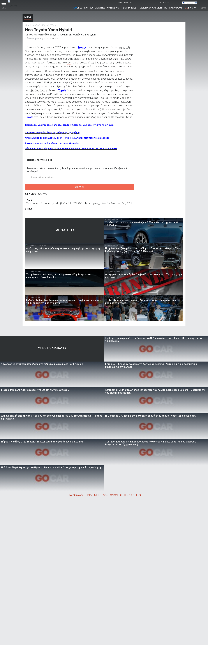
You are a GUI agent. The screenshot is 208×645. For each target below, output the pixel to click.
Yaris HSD (38, 203)
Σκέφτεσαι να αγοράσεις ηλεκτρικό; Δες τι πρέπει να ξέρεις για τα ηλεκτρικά (69, 125)
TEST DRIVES (128, 7)
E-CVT (73, 203)
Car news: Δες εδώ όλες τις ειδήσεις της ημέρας (52, 132)
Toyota (82, 47)
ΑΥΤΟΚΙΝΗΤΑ (97, 7)
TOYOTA (42, 194)
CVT (80, 203)
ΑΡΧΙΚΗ (28, 25)
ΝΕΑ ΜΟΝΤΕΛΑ (48, 25)
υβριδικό (64, 203)
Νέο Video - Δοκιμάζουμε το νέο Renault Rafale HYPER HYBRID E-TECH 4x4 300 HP (71, 148)
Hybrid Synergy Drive (95, 203)
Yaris (45, 58)
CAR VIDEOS (175, 7)
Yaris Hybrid (51, 203)
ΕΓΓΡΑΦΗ (80, 187)
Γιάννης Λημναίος (34, 38)
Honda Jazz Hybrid (121, 117)
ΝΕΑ (28, 17)
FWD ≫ (190, 7)
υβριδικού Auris (39, 90)
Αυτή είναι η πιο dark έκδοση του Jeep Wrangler (52, 143)
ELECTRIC (80, 7)
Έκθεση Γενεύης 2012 (120, 203)
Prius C (54, 94)
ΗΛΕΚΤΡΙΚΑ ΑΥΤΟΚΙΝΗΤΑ (153, 7)
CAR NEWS (113, 7)
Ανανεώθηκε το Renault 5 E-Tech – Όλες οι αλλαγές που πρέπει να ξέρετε (67, 137)
